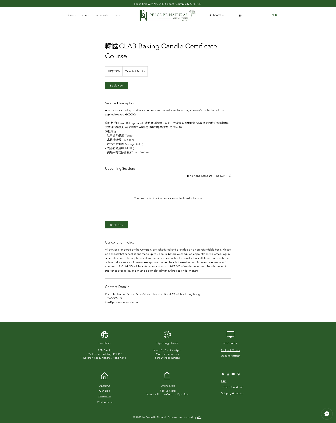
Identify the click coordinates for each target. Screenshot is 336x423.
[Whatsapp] (238, 374)
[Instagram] (228, 374)
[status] (208, 176)
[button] (101, 15)
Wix (199, 417)
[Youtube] (233, 374)
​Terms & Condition (232, 387)
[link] (116, 85)
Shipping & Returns (232, 393)
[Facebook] (223, 374)
